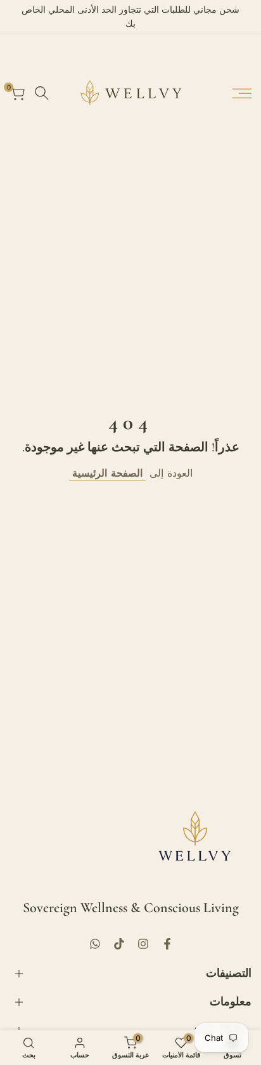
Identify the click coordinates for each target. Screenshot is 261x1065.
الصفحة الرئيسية (107, 472)
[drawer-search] (42, 93)
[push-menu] (241, 93)
